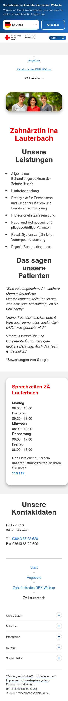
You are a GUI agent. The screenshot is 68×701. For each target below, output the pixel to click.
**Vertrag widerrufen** (19, 676)
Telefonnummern (45, 676)
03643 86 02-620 (25, 538)
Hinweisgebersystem (35, 680)
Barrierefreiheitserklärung (21, 689)
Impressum (13, 680)
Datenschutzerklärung (19, 684)
